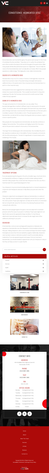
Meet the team (24, 438)
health (6, 267)
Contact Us (24, 337)
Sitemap (27, 462)
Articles (24, 446)
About (24, 434)
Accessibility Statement (18, 462)
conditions (7, 271)
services (7, 263)
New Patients (24, 315)
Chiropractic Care (24, 292)
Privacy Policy (33, 462)
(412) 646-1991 (24, 371)
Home (24, 431)
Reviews (24, 450)
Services (24, 442)
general (7, 260)
